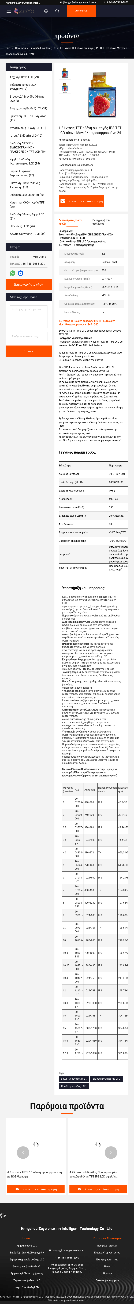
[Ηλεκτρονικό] (20, 273)
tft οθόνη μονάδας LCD (73, 1086)
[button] (23, 1152)
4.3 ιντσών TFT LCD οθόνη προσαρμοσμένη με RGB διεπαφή (34, 1174)
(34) (27, 234)
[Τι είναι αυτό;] (12, 273)
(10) (28, 128)
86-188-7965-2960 (117, 2)
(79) (24, 77)
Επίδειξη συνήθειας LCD (106, 1078)
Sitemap (107, 1273)
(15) (25, 161)
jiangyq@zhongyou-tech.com (80, 2)
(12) (26, 135)
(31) (28, 108)
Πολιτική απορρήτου (107, 1280)
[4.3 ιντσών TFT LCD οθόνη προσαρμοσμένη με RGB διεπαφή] (36, 1144)
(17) (23, 87)
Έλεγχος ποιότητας (107, 1259)
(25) (27, 204)
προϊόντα (20, 48)
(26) (22, 226)
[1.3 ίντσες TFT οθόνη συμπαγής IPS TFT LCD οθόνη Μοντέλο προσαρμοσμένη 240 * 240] (102, 96)
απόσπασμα (81, 11)
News (107, 1266)
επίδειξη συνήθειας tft (43, 48)
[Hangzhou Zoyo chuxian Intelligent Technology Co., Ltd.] (24, 11)
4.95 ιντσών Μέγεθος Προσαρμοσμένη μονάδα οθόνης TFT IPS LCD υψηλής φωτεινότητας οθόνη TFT (93, 1175)
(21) (27, 216)
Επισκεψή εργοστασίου (107, 1252)
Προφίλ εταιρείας (107, 1245)
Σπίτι (8, 48)
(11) (28, 118)
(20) (27, 195)
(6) (27, 98)
